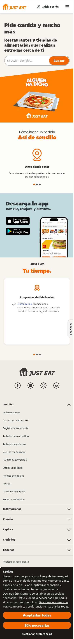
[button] (14, 7)
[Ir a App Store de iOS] (18, 221)
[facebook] (17, 388)
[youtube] (56, 388)
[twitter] (43, 388)
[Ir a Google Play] (18, 231)
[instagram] (30, 388)
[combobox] (26, 60)
